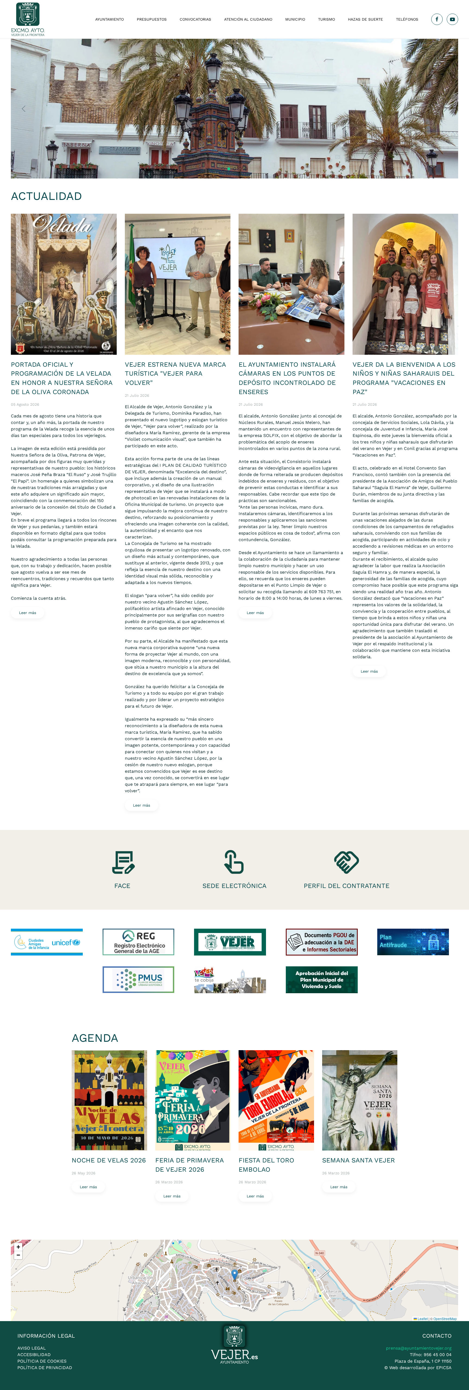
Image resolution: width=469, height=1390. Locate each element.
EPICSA (444, 1367)
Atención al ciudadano (248, 19)
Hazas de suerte (365, 19)
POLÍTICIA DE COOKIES (41, 1361)
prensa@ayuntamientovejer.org (419, 1348)
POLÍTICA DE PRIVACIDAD (44, 1367)
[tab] (223, 168)
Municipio (295, 19)
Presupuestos (152, 19)
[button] (23, 108)
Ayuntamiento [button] (109, 19)
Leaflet (422, 1318)
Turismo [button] (326, 19)
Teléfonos (407, 19)
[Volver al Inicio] (28, 19)
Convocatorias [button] (195, 19)
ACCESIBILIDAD (34, 1354)
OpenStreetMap (445, 1318)
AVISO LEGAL (31, 1348)
